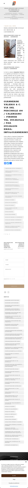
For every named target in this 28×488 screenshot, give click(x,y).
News (13, 16)
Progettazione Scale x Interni (12, 383)
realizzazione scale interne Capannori (13, 197)
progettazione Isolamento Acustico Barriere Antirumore (13, 365)
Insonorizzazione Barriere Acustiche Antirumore (13, 335)
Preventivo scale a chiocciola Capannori (12, 179)
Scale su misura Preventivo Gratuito (13, 223)
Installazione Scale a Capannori (11, 172)
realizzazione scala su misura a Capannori (12, 193)
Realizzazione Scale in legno (12, 400)
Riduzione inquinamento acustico (13, 403)
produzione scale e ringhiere (11, 358)
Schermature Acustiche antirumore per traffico (13, 432)
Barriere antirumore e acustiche (12, 306)
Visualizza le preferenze (14, 483)
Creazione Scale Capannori (13, 168)
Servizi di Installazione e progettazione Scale (12, 227)
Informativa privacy (14, 486)
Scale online (9, 211)
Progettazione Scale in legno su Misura (12, 379)
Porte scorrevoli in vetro (13, 351)
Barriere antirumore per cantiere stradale (13, 313)
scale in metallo (10, 414)
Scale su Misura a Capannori (13, 217)
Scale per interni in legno (13, 422)
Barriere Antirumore (11, 302)
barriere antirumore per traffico (13, 321)
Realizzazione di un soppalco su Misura (11, 396)
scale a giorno (9, 199)
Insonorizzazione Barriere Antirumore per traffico (13, 338)
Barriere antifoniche (12, 300)
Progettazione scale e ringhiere (11, 189)
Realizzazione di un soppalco (11, 393)
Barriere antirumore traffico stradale (11, 325)
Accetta (14, 475)
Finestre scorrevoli (11, 328)
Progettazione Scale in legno (12, 376)
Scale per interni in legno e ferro (13, 425)
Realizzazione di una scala (12, 389)
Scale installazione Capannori (11, 209)
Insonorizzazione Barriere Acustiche (13, 331)
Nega (14, 479)
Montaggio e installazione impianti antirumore (13, 348)
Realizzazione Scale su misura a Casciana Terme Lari (8, 245)
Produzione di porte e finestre (12, 354)
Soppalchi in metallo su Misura (12, 442)
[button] (26, 462)
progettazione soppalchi (13, 386)
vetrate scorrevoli (11, 445)
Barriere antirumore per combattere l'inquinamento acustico (13, 317)
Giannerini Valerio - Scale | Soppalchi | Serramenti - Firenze (14, 14)
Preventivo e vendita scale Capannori (13, 175)
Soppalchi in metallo (11, 438)
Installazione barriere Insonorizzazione (12, 344)
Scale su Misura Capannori (13, 219)
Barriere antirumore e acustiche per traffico (12, 310)
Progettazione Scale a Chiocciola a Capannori (12, 185)
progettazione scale (11, 182)
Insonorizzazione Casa (12, 341)
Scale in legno (9, 205)
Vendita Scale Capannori (12, 230)
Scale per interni (10, 214)
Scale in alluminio (10, 202)
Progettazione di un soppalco (11, 361)
